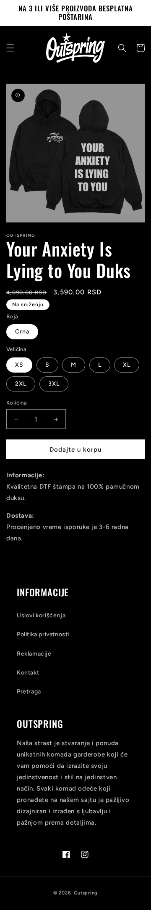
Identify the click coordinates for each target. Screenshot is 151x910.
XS (19, 364)
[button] (10, 48)
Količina (16, 402)
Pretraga (29, 691)
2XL (20, 383)
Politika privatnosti (43, 634)
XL (126, 364)
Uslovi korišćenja (41, 615)
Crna (22, 331)
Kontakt (28, 672)
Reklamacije (34, 653)
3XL (54, 383)
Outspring (86, 893)
